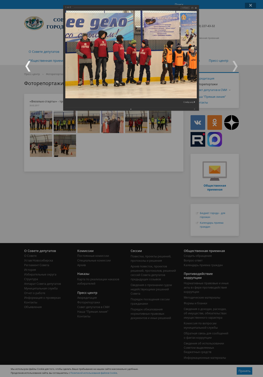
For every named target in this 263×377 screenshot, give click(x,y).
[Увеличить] (192, 8)
